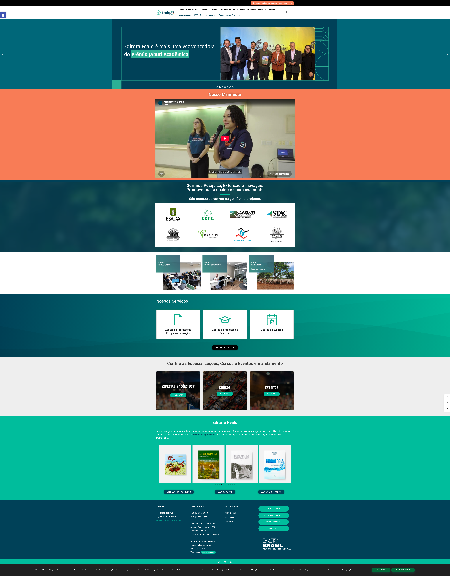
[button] (3, 15)
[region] (225, 54)
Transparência (273, 509)
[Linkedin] (447, 409)
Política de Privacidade (273, 515)
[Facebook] (447, 397)
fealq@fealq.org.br (198, 516)
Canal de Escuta (273, 528)
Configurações (347, 570)
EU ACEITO (381, 570)
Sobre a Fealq (230, 513)
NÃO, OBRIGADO (403, 570)
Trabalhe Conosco (273, 522)
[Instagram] (447, 403)
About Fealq (229, 517)
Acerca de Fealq (231, 521)
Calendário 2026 (208, 552)
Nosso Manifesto (225, 94)
